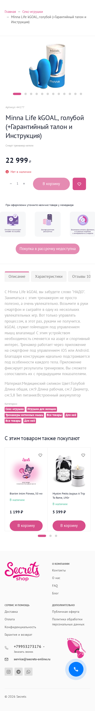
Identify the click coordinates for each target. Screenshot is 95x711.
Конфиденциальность (20, 627)
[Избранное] (40, 455)
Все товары (54, 415)
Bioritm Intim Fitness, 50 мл (26, 493)
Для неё (70, 415)
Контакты (59, 570)
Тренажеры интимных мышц (24, 415)
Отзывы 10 (81, 276)
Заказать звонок (23, 651)
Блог (55, 593)
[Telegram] (19, 672)
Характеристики (48, 276)
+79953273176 (27, 646)
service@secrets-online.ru (32, 659)
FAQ (55, 586)
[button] (17, 94)
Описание (17, 276)
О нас (56, 578)
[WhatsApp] (28, 672)
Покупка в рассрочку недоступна (48, 248)
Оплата (10, 619)
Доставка (11, 612)
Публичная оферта (65, 612)
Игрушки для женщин (41, 409)
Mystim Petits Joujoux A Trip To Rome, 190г (69, 495)
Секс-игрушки (15, 409)
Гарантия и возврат (18, 634)
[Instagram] (9, 672)
